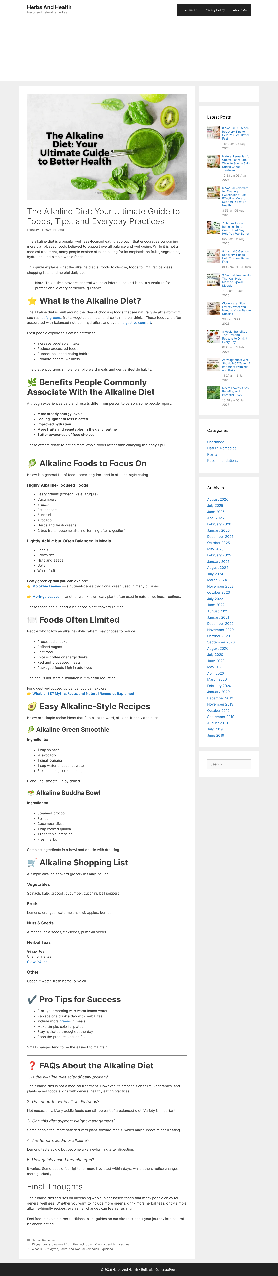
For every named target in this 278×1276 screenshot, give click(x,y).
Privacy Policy (215, 10)
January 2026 (218, 530)
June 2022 (215, 605)
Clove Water (37, 962)
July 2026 (215, 505)
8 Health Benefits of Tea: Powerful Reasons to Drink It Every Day (235, 337)
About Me (240, 10)
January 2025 (218, 561)
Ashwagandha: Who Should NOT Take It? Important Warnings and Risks (236, 365)
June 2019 (215, 735)
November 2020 (220, 630)
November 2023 (220, 586)
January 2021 (218, 617)
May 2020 (215, 667)
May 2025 (215, 549)
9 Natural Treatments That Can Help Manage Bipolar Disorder (236, 280)
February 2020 (219, 686)
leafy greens (51, 317)
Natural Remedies (44, 1240)
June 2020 (216, 661)
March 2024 (217, 580)
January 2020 (218, 692)
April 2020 (215, 673)
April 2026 (215, 518)
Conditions (216, 442)
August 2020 (217, 648)
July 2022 (215, 599)
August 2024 (217, 568)
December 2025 (220, 537)
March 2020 (217, 679)
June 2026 (216, 512)
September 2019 (220, 717)
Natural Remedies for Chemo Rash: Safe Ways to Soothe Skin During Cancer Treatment (236, 163)
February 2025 (219, 555)
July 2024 (215, 574)
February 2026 (219, 524)
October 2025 (218, 543)
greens (65, 1021)
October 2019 (218, 711)
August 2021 (217, 611)
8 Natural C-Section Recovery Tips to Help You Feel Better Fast (235, 133)
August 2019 (217, 723)
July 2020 (215, 655)
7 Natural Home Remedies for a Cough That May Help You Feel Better (235, 228)
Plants (212, 454)
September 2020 (221, 642)
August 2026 (217, 499)
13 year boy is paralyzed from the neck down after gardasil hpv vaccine (80, 1244)
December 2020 (220, 624)
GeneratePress (166, 1270)
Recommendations (222, 460)
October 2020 (218, 636)
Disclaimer (189, 10)
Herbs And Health (49, 7)
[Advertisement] (139, 50)
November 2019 (220, 704)
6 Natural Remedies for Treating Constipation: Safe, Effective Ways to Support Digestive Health (235, 196)
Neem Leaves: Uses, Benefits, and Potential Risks (236, 391)
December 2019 (220, 698)
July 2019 (215, 729)
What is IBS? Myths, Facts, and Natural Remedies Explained (72, 1249)
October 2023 (218, 592)
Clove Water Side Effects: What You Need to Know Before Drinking (236, 308)
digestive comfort (136, 323)
